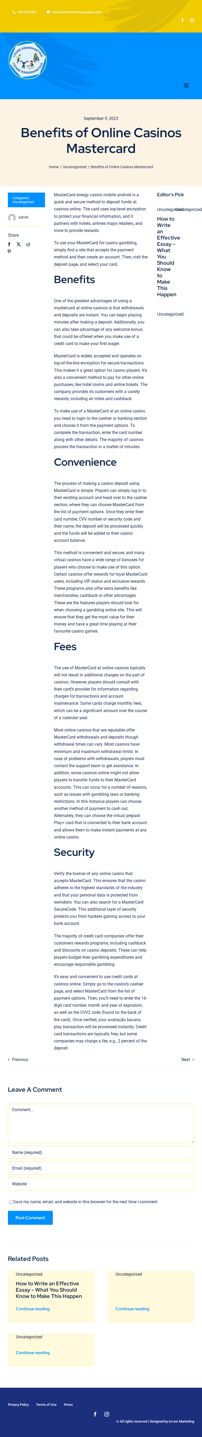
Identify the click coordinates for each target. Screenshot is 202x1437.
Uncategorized (23, 202)
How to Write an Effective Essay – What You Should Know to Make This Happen (49, 1290)
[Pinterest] (9, 251)
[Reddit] (28, 244)
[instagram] (192, 20)
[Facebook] (9, 244)
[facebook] (182, 20)
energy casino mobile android (104, 194)
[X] (18, 244)
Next (185, 1059)
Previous (20, 1059)
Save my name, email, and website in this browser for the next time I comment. (85, 1201)
